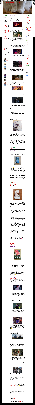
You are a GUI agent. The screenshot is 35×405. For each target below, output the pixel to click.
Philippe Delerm (5, 51)
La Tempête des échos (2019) (7, 82)
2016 (27, 60)
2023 (27, 42)
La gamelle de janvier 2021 (7, 76)
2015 (27, 61)
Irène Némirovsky (5, 47)
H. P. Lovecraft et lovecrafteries (6, 46)
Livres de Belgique (5, 36)
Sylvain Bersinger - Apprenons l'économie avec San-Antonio (29, 18)
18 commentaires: (13, 244)
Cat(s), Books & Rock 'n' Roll (12, 2)
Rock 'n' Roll (5, 31)
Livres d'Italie (8, 35)
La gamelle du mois (14, 396)
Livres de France (13, 182)
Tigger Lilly (11, 185)
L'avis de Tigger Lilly (12, 243)
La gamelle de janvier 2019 (13, 278)
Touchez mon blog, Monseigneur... (28, 17)
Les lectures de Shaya (29, 27)
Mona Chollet (6, 50)
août (27, 48)
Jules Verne (5, 48)
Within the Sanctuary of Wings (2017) (29, 54)
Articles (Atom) (14, 398)
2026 (27, 40)
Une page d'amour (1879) (13, 184)
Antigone (27, 24)
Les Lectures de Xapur (29, 36)
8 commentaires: (13, 148)
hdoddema (20, 401)
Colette (4, 44)
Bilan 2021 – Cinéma (7, 66)
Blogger (23, 401)
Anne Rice (4, 42)
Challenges (6, 26)
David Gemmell (7, 44)
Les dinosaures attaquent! (7, 79)
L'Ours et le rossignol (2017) (7, 61)
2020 (27, 44)
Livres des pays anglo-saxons (6, 38)
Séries (16, 396)
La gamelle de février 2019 (13, 16)
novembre (28, 46)
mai (27, 50)
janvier (27, 58)
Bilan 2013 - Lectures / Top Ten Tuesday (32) (7, 58)
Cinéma (12, 396)
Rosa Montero (7, 51)
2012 (27, 63)
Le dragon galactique (28, 29)
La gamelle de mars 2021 (7, 74)
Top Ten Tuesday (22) (7, 68)
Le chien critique (28, 32)
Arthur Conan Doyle (6, 43)
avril (27, 51)
